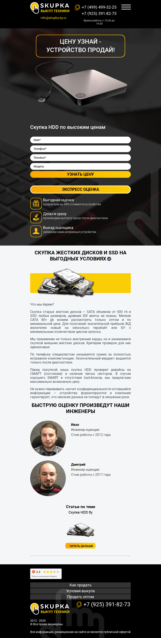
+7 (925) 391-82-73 (99, 13)
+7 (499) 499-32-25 (99, 7)
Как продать (81, 585)
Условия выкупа (80, 591)
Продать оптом (80, 597)
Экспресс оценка (80, 189)
